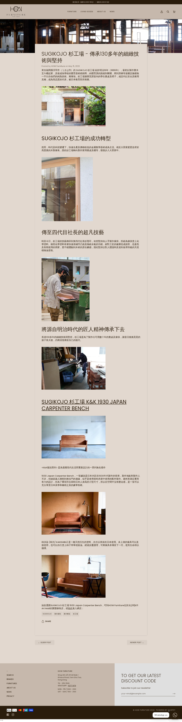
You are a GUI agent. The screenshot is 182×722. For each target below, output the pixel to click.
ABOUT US (11, 688)
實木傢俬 (57, 614)
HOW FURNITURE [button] (65, 671)
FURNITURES (12, 683)
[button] (72, 11)
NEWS (9, 692)
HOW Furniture (142, 710)
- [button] (7, 671)
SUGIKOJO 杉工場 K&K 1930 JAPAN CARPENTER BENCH (84, 405)
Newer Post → (137, 642)
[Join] (171, 694)
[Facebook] (8, 714)
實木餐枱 (67, 614)
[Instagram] (13, 714)
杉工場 (75, 614)
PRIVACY (10, 696)
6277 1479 (72, 686)
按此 (70, 608)
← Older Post (44, 642)
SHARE (48, 621)
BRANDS (10, 679)
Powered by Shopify (165, 710)
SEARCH (10, 675)
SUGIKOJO (47, 614)
